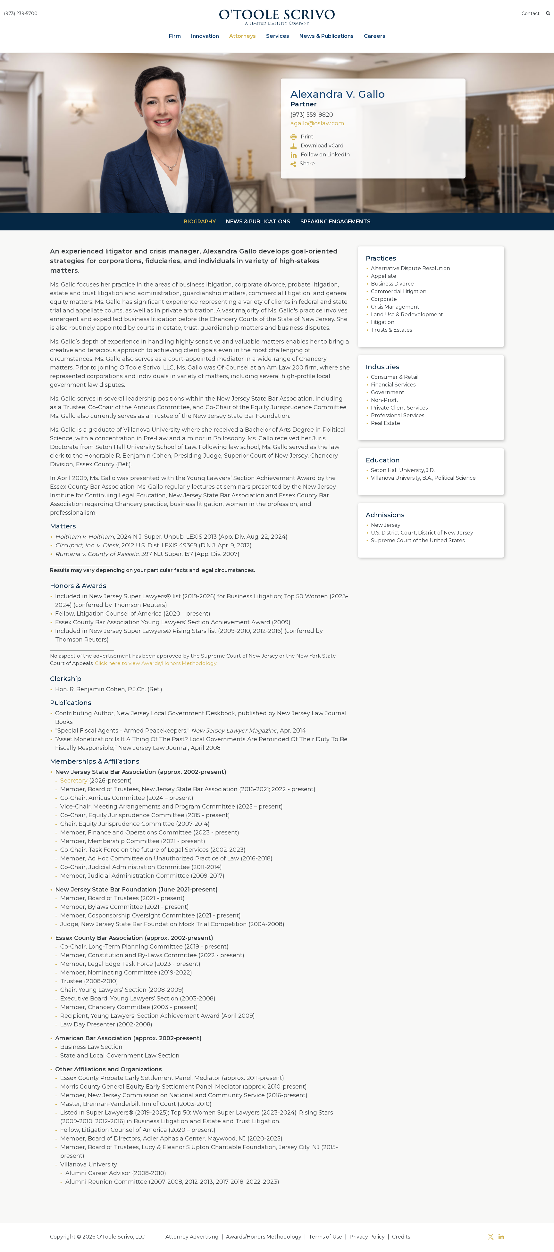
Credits (401, 1237)
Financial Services (393, 385)
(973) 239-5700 (21, 13)
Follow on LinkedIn (324, 155)
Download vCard (321, 146)
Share (306, 164)
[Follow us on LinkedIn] (501, 1237)
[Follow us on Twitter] (491, 1237)
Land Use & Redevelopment (407, 314)
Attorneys (242, 36)
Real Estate (385, 423)
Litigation (382, 322)
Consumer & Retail (395, 377)
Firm (175, 36)
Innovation (205, 36)
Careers (374, 36)
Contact (531, 13)
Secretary (74, 780)
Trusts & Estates (391, 330)
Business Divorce (392, 284)
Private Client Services (399, 408)
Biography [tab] (200, 222)
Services (277, 36)
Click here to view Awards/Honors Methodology (155, 663)
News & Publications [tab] (258, 222)
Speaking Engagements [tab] (335, 222)
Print (306, 137)
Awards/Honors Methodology (263, 1237)
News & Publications (326, 36)
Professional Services (397, 415)
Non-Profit (385, 400)
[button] (548, 13)
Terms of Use (325, 1237)
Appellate (383, 276)
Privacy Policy (367, 1237)
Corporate (384, 299)
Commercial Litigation (398, 291)
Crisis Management (395, 307)
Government (387, 392)
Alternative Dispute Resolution (410, 268)
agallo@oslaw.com (317, 123)
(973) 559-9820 (311, 114)
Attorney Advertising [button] (192, 1237)
